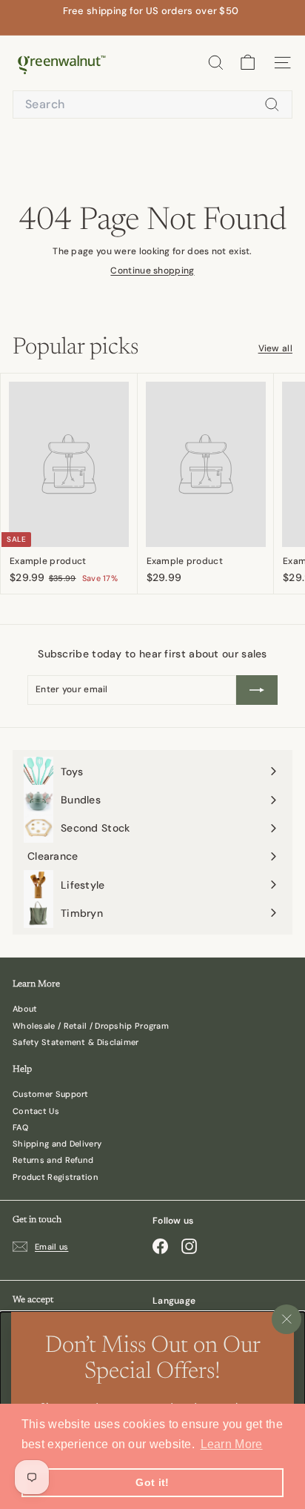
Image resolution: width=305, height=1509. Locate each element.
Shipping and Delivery (57, 1143)
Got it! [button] (152, 1482)
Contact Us (36, 1111)
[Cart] (247, 62)
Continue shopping (152, 270)
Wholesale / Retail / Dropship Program (91, 1026)
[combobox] (152, 104)
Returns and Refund (53, 1160)
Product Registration (55, 1177)
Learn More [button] (232, 1444)
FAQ (20, 1127)
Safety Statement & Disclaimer (76, 1042)
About (25, 1009)
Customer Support (51, 1094)
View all (275, 348)
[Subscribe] (257, 690)
